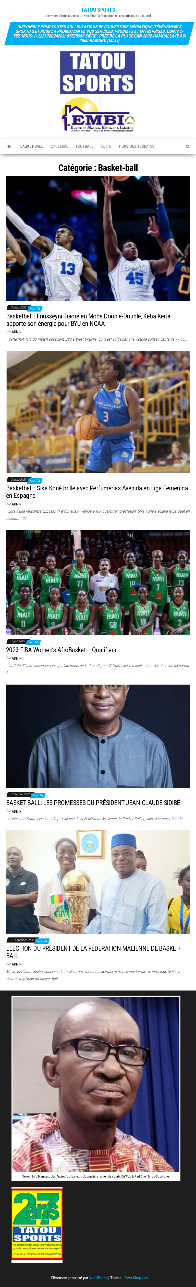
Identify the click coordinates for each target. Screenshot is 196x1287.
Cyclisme (59, 146)
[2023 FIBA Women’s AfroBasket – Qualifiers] (98, 582)
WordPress (98, 1278)
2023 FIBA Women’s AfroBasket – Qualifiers (61, 650)
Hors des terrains (136, 146)
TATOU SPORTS (98, 10)
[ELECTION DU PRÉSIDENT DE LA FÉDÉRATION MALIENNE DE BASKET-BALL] (98, 881)
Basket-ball (31, 146)
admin (16, 332)
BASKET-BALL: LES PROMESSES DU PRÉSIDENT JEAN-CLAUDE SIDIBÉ (93, 803)
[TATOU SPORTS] (9, 146)
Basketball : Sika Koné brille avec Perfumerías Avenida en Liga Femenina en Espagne (97, 491)
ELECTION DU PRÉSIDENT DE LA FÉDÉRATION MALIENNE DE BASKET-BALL (93, 952)
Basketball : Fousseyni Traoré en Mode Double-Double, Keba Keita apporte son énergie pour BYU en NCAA (88, 319)
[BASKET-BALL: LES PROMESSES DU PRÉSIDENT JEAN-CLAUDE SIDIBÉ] (98, 735)
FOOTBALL (84, 146)
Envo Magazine (136, 1278)
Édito (106, 146)
